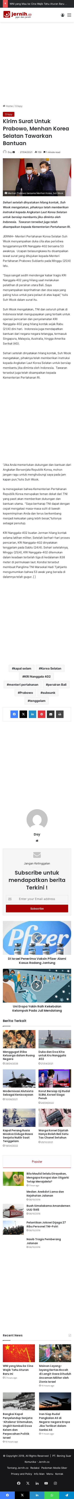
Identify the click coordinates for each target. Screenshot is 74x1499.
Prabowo (26, 693)
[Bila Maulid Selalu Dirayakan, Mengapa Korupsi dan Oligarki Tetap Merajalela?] (13, 1179)
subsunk (49, 693)
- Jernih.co (43, 1461)
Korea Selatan (51, 668)
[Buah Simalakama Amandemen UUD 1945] (13, 1211)
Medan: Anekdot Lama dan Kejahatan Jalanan (45, 1194)
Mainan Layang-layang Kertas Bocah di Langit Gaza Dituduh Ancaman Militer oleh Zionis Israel (55, 1374)
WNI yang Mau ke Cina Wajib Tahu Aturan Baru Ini (39, 3)
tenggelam (38, 701)
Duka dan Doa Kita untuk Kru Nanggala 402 (52, 1055)
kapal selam (22, 668)
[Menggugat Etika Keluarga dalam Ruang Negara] (19, 1039)
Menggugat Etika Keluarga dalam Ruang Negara (19, 1055)
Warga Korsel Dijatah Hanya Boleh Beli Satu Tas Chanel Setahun (53, 1134)
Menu (49, 1473)
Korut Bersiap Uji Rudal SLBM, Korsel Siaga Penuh (54, 1094)
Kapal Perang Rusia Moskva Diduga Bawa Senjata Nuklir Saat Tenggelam (18, 1136)
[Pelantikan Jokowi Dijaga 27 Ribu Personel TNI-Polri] (13, 1228)
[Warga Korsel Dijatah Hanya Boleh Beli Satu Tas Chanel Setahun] (55, 1118)
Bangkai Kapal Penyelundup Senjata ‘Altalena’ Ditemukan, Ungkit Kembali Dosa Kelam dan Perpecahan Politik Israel (18, 1426)
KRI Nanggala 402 (37, 676)
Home (9, 106)
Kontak (59, 1473)
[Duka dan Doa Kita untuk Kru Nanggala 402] (55, 1039)
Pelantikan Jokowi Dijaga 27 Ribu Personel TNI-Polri (46, 1224)
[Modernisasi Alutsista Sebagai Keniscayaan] (19, 1078)
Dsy (10, 152)
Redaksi (34, 1467)
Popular (37, 1161)
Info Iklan (39, 1473)
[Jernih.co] (18, 15)
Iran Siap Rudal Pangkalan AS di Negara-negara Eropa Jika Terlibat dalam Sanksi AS (54, 1422)
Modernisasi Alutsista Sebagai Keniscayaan (18, 1093)
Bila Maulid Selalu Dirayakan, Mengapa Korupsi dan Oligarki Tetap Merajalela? (48, 1177)
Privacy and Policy (21, 1473)
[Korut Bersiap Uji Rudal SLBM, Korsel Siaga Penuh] (55, 1078)
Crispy (18, 106)
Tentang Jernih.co (17, 1467)
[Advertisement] (37, 62)
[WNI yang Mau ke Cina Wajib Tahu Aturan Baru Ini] (19, 1353)
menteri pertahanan (23, 684)
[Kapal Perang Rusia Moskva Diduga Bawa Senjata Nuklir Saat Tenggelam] (19, 1118)
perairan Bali (57, 684)
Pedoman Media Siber (54, 1467)
